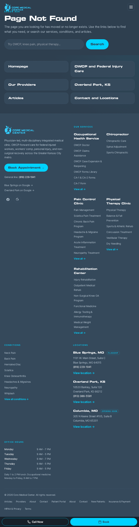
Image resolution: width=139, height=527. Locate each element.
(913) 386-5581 (82, 396)
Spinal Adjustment (116, 146)
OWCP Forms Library (85, 171)
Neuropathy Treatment (86, 252)
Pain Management (84, 210)
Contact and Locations (96, 98)
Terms (28, 508)
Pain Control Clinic (85, 201)
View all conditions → (16, 399)
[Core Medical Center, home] (17, 7)
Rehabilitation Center (85, 271)
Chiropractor (117, 134)
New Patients (98, 501)
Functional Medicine (85, 306)
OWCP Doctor (82, 145)
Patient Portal (59, 501)
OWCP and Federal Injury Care (99, 69)
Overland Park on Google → (19, 190)
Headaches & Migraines (17, 381)
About (33, 501)
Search (97, 44)
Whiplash (9, 393)
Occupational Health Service (86, 136)
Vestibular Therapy (116, 237)
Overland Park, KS (92, 84)
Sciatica (8, 370)
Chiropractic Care (116, 140)
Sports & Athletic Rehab (119, 226)
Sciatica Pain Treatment (87, 215)
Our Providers (22, 84)
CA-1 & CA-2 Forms (84, 177)
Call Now (37, 522)
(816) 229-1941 (27, 177)
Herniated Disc (12, 364)
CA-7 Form (80, 183)
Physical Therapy (116, 210)
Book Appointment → (26, 167)
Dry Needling (113, 243)
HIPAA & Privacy (12, 508)
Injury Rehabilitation (85, 279)
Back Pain (9, 358)
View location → (84, 373)
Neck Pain (10, 352)
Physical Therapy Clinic (118, 201)
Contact (44, 501)
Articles (15, 98)
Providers (21, 501)
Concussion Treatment (119, 232)
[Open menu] (131, 7)
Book (106, 522)
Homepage (18, 66)
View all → (80, 189)
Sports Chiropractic (117, 152)
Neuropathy (11, 387)
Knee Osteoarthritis (15, 376)
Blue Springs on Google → (18, 185)
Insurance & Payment (119, 501)
